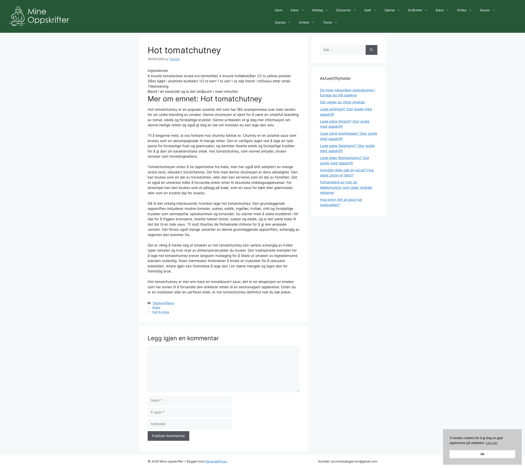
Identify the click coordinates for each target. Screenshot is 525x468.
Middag (317, 10)
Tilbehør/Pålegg (163, 303)
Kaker (295, 10)
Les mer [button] (492, 443)
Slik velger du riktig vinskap (342, 102)
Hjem (278, 10)
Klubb (156, 307)
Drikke (462, 10)
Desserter (343, 10)
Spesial (280, 22)
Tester (327, 22)
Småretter (415, 10)
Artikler (304, 22)
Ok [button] (482, 454)
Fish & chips (160, 312)
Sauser (485, 10)
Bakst (440, 10)
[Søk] (371, 50)
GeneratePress (216, 461)
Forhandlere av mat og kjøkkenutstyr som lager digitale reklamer (346, 187)
